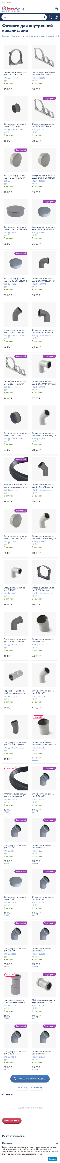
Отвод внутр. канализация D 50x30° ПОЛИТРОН (43, 640)
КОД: (5, 78)
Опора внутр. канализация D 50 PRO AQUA (43, 125)
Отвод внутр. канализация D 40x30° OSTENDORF (43, 898)
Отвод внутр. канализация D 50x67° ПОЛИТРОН (43, 692)
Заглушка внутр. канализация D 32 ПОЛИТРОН (43, 176)
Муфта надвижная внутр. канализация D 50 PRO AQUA (44, 1001)
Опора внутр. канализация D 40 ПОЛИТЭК (15, 73)
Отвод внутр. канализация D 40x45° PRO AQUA (44, 537)
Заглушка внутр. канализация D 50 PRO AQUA (15, 176)
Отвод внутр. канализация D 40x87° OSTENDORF (15, 1052)
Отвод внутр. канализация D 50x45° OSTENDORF (43, 795)
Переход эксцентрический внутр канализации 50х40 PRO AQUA (15, 692)
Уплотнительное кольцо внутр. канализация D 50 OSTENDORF (15, 795)
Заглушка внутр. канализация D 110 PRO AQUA (15, 537)
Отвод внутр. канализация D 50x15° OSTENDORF (43, 949)
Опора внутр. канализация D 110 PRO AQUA (15, 382)
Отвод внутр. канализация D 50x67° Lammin (15, 640)
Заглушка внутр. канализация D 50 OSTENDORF (44, 228)
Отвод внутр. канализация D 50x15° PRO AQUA (44, 743)
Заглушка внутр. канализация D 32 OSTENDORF (16, 228)
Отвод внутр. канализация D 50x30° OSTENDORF (43, 1052)
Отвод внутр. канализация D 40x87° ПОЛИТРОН (15, 589)
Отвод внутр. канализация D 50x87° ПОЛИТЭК (43, 279)
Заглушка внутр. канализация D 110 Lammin (15, 434)
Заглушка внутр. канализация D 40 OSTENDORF (16, 279)
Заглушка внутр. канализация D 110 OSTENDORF (15, 898)
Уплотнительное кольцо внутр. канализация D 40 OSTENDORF (15, 485)
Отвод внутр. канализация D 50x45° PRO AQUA (44, 434)
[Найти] (44, 17)
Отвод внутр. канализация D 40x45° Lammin (43, 485)
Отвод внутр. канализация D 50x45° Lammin (15, 331)
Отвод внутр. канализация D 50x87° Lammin (43, 331)
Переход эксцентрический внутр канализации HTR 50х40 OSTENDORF (16, 1001)
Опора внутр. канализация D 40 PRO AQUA (43, 73)
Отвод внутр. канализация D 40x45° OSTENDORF (15, 949)
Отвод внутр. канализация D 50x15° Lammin (15, 743)
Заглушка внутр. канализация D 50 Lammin (15, 125)
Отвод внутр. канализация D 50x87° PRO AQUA (44, 382)
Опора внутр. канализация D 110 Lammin (43, 589)
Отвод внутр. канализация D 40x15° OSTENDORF (43, 846)
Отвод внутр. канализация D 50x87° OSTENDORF (15, 846)
